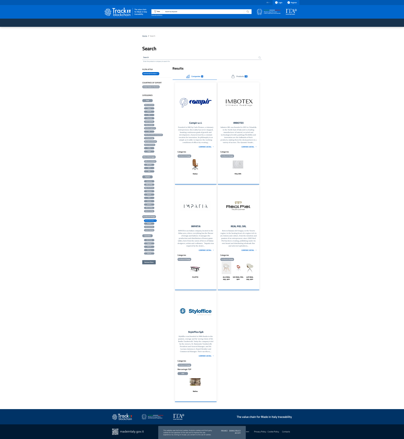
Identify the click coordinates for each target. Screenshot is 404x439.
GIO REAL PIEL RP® (238, 278)
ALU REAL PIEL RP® (226, 278)
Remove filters (149, 262)
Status (195, 173)
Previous (219, 271)
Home (144, 36)
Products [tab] (241, 76)
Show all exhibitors (156, 15)
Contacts (286, 431)
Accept (238, 433)
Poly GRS (238, 173)
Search (146, 57)
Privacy (224, 430)
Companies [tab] (197, 76)
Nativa (195, 391)
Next (258, 271)
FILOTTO (195, 277)
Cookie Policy (235, 430)
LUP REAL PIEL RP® (249, 278)
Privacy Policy (260, 431)
